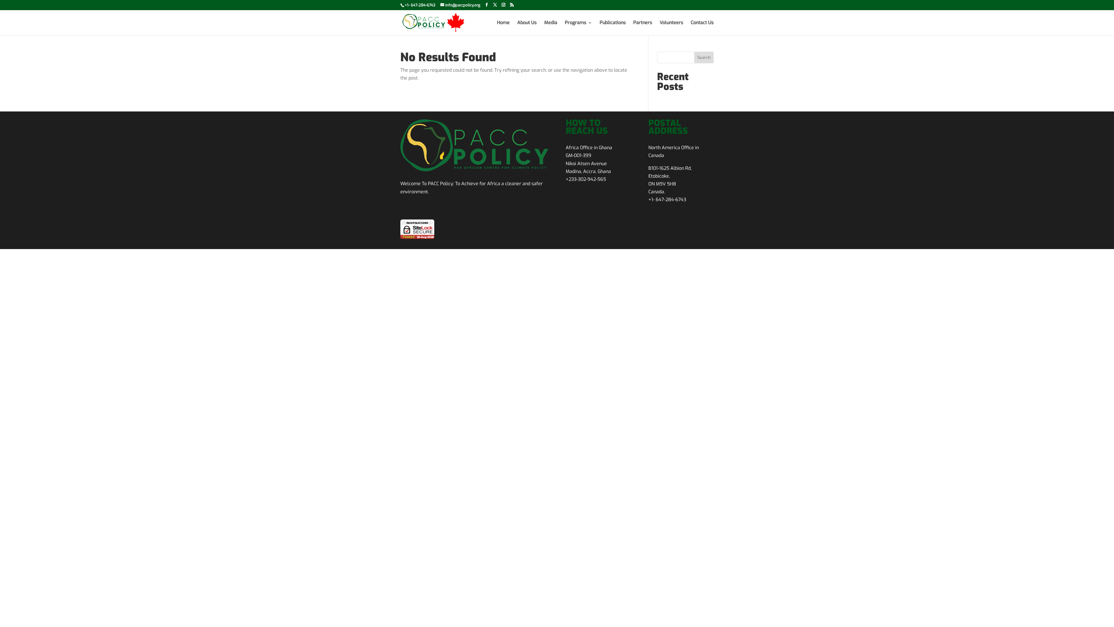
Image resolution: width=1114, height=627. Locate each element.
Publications (613, 23)
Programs (575, 23)
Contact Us (702, 23)
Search (703, 57)
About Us (527, 23)
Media (550, 23)
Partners (642, 23)
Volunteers (671, 23)
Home (503, 23)
